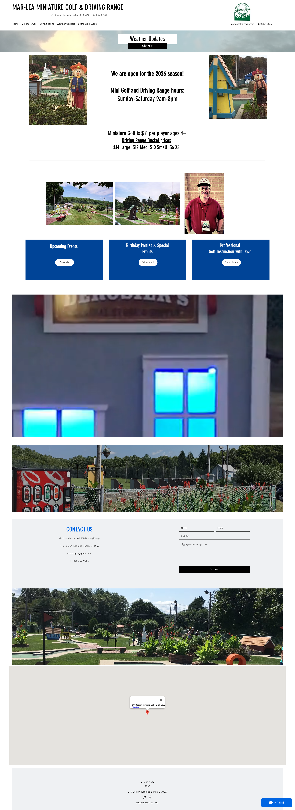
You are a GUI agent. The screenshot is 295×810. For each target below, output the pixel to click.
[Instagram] (144, 797)
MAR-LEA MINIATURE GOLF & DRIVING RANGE (67, 7)
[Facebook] (150, 797)
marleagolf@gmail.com (242, 23)
